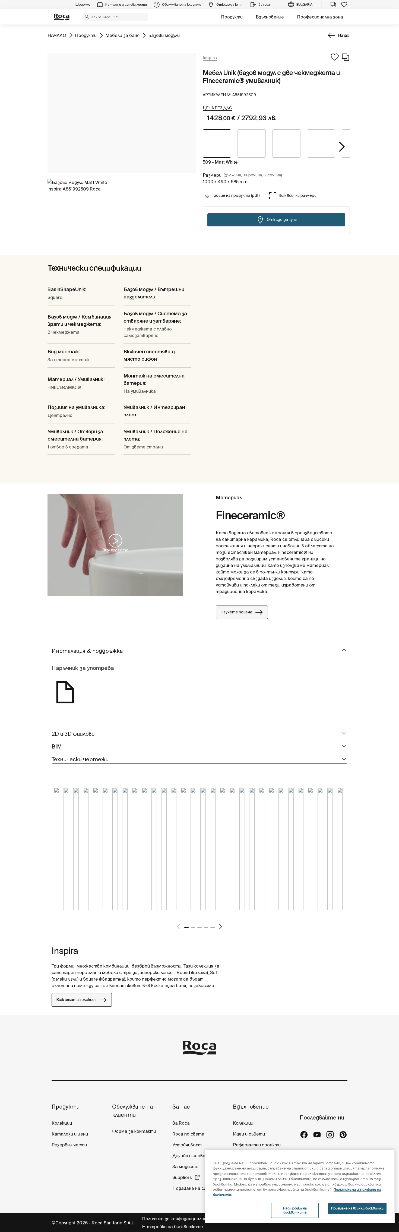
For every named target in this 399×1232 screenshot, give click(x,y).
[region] (300, 1186)
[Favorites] (344, 4)
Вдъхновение (270, 16)
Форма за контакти (134, 1131)
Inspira (65, 951)
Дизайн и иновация (192, 1155)
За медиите (185, 1166)
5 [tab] (212, 927)
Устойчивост (187, 1144)
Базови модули (164, 35)
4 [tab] (206, 927)
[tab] (199, 651)
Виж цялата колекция (76, 999)
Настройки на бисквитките (172, 1226)
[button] (87, 16)
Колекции (62, 1123)
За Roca (181, 1123)
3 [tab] (199, 927)
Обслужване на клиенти (132, 1110)
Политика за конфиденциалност (178, 1218)
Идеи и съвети (249, 1133)
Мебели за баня (122, 35)
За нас (181, 1106)
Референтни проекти (257, 1144)
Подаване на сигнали (195, 1188)
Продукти (232, 16)
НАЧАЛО (56, 35)
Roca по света (188, 1133)
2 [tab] (193, 927)
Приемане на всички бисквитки (357, 1208)
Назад (343, 35)
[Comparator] (333, 4)
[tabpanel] (56, 853)
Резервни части (69, 1144)
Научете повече (236, 612)
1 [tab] (186, 927)
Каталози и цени (70, 1133)
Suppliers (182, 1177)
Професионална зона (320, 16)
